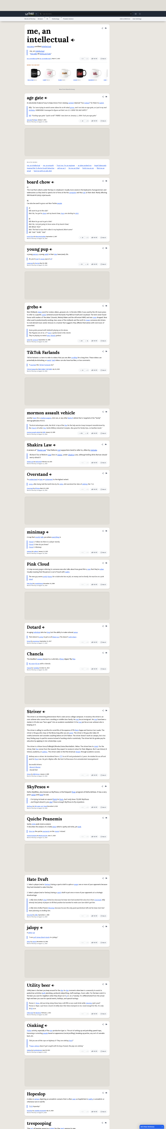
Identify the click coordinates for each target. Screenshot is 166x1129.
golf (43, 993)
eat (84, 192)
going (41, 637)
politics (44, 752)
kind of (70, 418)
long (48, 632)
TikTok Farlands (31, 369)
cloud (31, 579)
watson (34, 942)
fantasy (47, 884)
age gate (29, 120)
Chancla (29, 668)
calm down (72, 637)
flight (55, 799)
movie (57, 831)
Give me (31, 831)
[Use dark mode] (140, 14)
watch (101, 103)
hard (41, 794)
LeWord (36, 551)
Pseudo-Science (68, 19)
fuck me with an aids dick (43, 171)
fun (37, 749)
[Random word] (131, 14)
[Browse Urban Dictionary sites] (30, 14)
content (71, 103)
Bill (30, 115)
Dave (37, 1003)
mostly (37, 537)
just (37, 259)
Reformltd (39, 462)
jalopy (28, 942)
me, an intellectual (32, 59)
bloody (53, 335)
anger (76, 884)
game (72, 107)
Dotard (29, 641)
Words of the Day (29, 19)
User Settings (137, 19)
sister (61, 484)
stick (76, 213)
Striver (29, 774)
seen (74, 1099)
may (77, 719)
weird (49, 360)
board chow (30, 237)
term (35, 418)
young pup (30, 263)
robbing (85, 484)
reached (33, 365)
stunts (47, 937)
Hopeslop (29, 1111)
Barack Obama (35, 767)
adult (46, 254)
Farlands (47, 365)
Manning (51, 908)
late (55, 254)
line (66, 425)
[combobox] (86, 14)
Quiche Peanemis (32, 836)
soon (94, 317)
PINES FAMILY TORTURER (45, 369)
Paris (61, 799)
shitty (30, 933)
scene (44, 315)
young (42, 259)
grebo (28, 340)
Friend (31, 542)
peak (79, 827)
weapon (40, 659)
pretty (45, 576)
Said (53, 360)
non (51, 1030)
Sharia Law (41, 450)
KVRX (43, 432)
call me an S (61, 168)
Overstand (30, 488)
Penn (36, 759)
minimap (29, 551)
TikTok (41, 365)
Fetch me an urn (88, 168)
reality (67, 572)
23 (51, 259)
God (49, 333)
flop (73, 659)
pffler (36, 915)
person (35, 254)
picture (36, 1099)
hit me (37, 663)
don (50, 802)
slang (40, 312)
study (96, 746)
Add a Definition (125, 19)
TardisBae (36, 668)
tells (42, 537)
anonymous (36, 641)
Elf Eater (37, 488)
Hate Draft (30, 915)
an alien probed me (84, 165)
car (34, 933)
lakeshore (38, 1013)
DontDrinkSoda (37, 1050)
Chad (45, 900)
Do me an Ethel (73, 168)
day (62, 990)
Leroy (31, 484)
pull (34, 937)
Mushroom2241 (43, 836)
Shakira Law (30, 462)
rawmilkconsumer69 (40, 1111)
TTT (61, 756)
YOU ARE (33, 54)
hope (32, 1046)
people (59, 203)
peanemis (46, 831)
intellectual (46, 46)
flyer (74, 792)
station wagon (46, 418)
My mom (32, 663)
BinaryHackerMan (41, 237)
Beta (76, 730)
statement (49, 479)
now (48, 335)
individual (36, 632)
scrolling (74, 357)
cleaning (89, 1003)
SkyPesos (29, 806)
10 (32, 1106)
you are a (30, 46)
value (33, 794)
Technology (55, 19)
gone (71, 733)
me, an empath (48, 165)
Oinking (29, 1050)
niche (34, 824)
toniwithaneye (39, 584)
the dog (37, 263)
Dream (78, 752)
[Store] (135, 14)
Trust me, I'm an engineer (66, 165)
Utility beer (30, 1013)
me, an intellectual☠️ (46, 59)
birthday (32, 110)
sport (59, 892)
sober (102, 569)
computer (72, 192)
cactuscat (35, 340)
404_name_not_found (40, 806)
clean (44, 213)
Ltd (59, 450)
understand (33, 479)
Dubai (59, 454)
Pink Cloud (30, 584)
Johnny (36, 1046)
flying (62, 659)
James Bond (40, 937)
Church (34, 428)
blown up (55, 637)
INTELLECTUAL (45, 54)
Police (29, 1030)
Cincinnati (97, 900)
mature (87, 103)
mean (88, 320)
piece (54, 827)
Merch (104, 59)
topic (41, 479)
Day (44, 428)
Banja (35, 120)
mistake (93, 450)
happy (50, 576)
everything (55, 537)
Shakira (71, 454)
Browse (40, 19)
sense (75, 632)
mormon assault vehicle (33, 432)
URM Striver (36, 774)
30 (32, 1008)
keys (62, 213)
